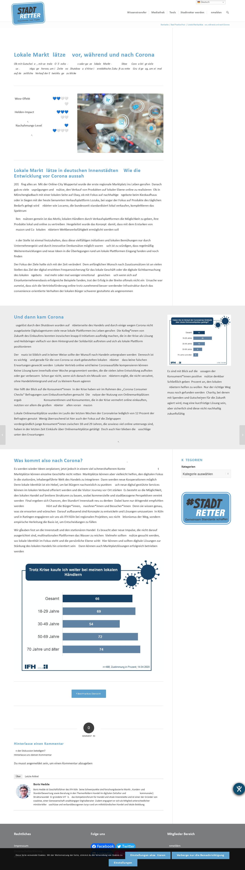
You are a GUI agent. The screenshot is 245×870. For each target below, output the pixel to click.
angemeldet (34, 763)
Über (18, 776)
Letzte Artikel (32, 776)
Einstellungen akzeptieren (148, 855)
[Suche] (227, 12)
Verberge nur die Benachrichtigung (200, 855)
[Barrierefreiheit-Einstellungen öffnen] (239, 789)
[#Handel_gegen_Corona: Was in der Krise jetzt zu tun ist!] (3, 435)
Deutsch (204, 2)
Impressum (21, 846)
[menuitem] (137, 12)
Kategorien (188, 466)
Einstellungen (123, 862)
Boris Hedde (41, 784)
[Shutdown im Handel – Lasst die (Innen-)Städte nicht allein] (242, 435)
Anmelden (173, 846)
